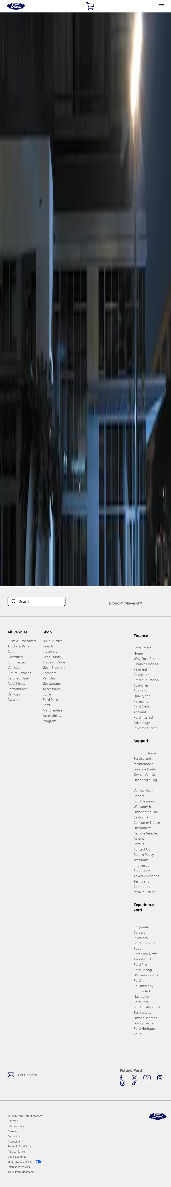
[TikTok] (134, 1083)
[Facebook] (122, 1077)
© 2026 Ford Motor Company (25, 1116)
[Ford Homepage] (158, 1116)
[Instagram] (160, 1077)
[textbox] (36, 601)
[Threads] (122, 1083)
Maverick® (133, 603)
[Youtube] (147, 1077)
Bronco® (116, 603)
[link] (13, 1121)
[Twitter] (134, 1077)
